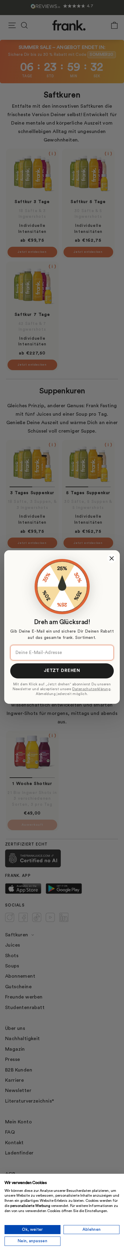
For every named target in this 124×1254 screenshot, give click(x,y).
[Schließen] (111, 558)
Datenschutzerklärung (91, 689)
